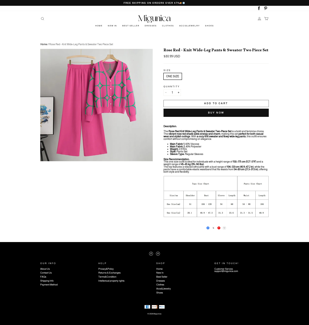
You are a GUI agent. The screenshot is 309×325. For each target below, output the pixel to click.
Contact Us (46, 273)
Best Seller (130, 26)
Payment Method (49, 285)
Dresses (151, 26)
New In (112, 26)
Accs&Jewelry (189, 26)
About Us (45, 269)
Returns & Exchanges (109, 273)
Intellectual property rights (111, 281)
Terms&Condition (107, 277)
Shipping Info (47, 281)
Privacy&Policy (106, 269)
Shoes (209, 26)
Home (99, 26)
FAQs (43, 277)
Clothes (168, 26)
